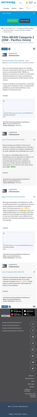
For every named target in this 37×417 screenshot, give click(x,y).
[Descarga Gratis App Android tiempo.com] (16, 311)
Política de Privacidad (27, 390)
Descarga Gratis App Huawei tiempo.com (11, 328)
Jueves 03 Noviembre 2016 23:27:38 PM (13, 139)
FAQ (32, 381)
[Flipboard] (32, 369)
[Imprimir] (34, 49)
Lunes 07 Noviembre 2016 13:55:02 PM (13, 272)
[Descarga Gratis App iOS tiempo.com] (29, 311)
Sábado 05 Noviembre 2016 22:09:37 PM (13, 197)
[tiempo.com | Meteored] (5, 315)
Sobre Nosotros (29, 378)
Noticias (14, 8)
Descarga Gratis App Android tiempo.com (11, 322)
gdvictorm (13, 53)
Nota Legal (31, 384)
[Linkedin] (33, 356)
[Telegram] (33, 362)
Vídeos (21, 8)
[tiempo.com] (8, 2)
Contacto (31, 375)
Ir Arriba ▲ (24, 414)
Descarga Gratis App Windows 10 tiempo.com (12, 330)
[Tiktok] (33, 343)
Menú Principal (6, 13)
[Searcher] (20, 2)
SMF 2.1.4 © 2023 (13, 406)
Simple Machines (23, 406)
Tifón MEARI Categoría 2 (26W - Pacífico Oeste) (18, 39)
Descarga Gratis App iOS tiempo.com (10, 325)
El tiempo (6, 8)
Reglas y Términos (14, 414)
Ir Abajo (5, 48)
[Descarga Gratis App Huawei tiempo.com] (16, 314)
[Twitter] (33, 324)
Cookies (31, 386)
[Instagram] (33, 337)
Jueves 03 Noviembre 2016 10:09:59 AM (13, 60)
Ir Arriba (5, 306)
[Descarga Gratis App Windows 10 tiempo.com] (29, 314)
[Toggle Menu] (34, 13)
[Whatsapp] (33, 349)
